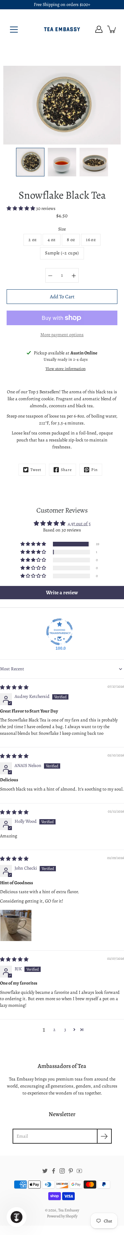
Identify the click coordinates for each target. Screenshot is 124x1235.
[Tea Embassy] (62, 29)
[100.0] (59, 631)
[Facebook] (53, 1171)
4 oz (51, 240)
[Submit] (104, 1136)
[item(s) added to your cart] (112, 29)
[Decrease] (50, 275)
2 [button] (54, 1029)
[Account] (99, 29)
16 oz (91, 240)
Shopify (71, 1216)
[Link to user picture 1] (16, 925)
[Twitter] (45, 1171)
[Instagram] (62, 1171)
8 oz (71, 240)
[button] (21, 208)
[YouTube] (79, 1171)
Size (62, 229)
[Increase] (74, 275)
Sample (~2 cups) (62, 253)
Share (66, 469)
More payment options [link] (62, 335)
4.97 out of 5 (79, 524)
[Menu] (14, 30)
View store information (66, 368)
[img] (14, 687)
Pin (94, 469)
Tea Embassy (68, 1210)
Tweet (35, 469)
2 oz (32, 240)
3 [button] (65, 1029)
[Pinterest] (70, 1171)
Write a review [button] (62, 592)
